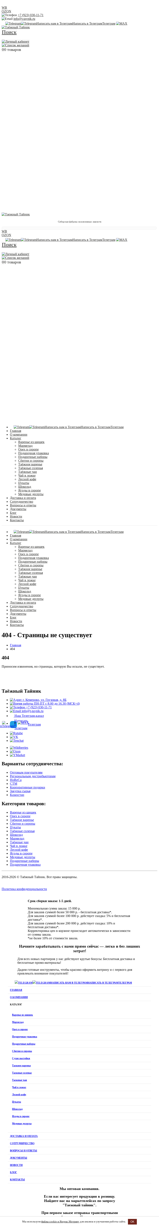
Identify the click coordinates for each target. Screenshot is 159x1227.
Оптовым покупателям (26, 772)
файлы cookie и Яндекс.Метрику (60, 1221)
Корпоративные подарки (27, 787)
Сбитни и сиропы (30, 460)
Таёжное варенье (30, 464)
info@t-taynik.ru (24, 18)
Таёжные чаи (27, 471)
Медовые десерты (30, 494)
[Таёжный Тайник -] (16, 27)
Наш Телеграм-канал (29, 715)
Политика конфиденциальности (24, 889)
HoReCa (16, 780)
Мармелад (25, 445)
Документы (18, 509)
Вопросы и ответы (23, 505)
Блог (13, 512)
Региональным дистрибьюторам (32, 776)
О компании (18, 434)
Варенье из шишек (31, 442)
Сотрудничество (21, 501)
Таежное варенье (21, 1065)
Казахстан (17, 795)
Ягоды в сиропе (29, 490)
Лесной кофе (27, 479)
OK (132, 1221)
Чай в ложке (27, 475)
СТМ (13, 783)
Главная (15, 431)
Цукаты (23, 483)
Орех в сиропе (28, 449)
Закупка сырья (20, 791)
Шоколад (24, 486)
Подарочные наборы (32, 457)
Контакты (17, 520)
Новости (16, 516)
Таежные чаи (19, 1080)
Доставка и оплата (23, 498)
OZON (6, 11)
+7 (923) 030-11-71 (30, 15)
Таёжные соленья (30, 468)
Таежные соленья (22, 1072)
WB (4, 7)
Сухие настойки (21, 1058)
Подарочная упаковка (33, 453)
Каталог (15, 438)
